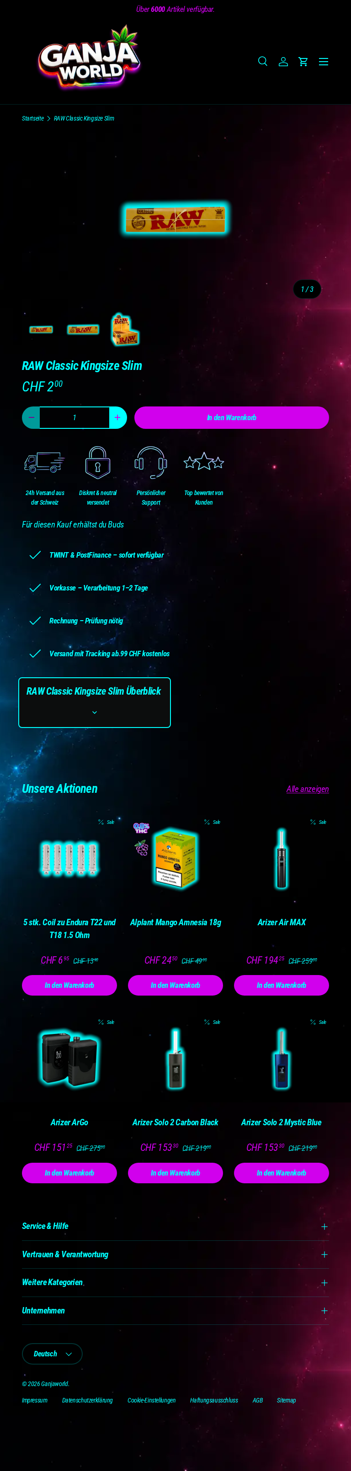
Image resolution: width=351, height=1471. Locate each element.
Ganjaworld (54, 1383)
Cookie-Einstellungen (152, 1400)
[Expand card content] (94, 712)
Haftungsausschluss (214, 1400)
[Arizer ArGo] (69, 1059)
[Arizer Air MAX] (281, 859)
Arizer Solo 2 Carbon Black (175, 1122)
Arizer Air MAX (282, 922)
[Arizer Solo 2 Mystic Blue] (281, 1059)
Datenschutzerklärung (87, 1400)
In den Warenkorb (231, 417)
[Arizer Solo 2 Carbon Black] (175, 1059)
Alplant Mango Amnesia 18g (175, 922)
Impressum (35, 1400)
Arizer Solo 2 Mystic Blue (281, 1122)
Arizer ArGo (69, 1122)
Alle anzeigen (308, 789)
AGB (258, 1400)
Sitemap (286, 1400)
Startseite (32, 118)
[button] (303, 62)
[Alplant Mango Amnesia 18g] (175, 859)
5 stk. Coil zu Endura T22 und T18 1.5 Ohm (69, 929)
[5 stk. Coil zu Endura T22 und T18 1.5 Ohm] (69, 859)
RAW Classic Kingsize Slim (84, 118)
